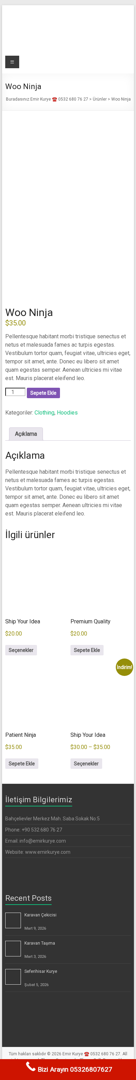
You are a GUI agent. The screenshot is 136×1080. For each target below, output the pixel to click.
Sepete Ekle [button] (87, 650)
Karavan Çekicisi (40, 915)
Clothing (44, 412)
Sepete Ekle (43, 393)
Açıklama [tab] (26, 434)
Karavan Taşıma (39, 943)
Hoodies (67, 412)
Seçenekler (21, 650)
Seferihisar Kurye (40, 971)
